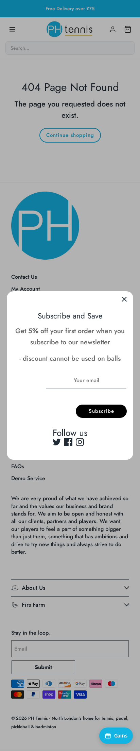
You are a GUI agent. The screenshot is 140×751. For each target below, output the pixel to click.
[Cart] (128, 29)
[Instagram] (80, 442)
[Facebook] (68, 442)
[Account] (113, 29)
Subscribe (101, 411)
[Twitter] (57, 442)
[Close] (124, 300)
